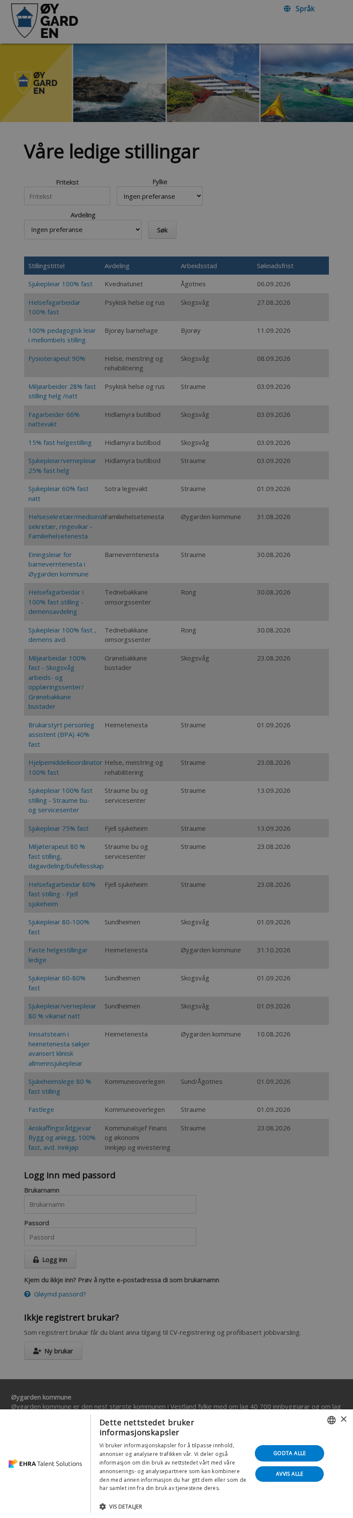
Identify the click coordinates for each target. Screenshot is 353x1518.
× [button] (343, 1419)
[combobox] (331, 1420)
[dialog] (176, 1463)
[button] (173, 1506)
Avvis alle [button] (289, 1473)
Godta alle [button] (289, 1453)
